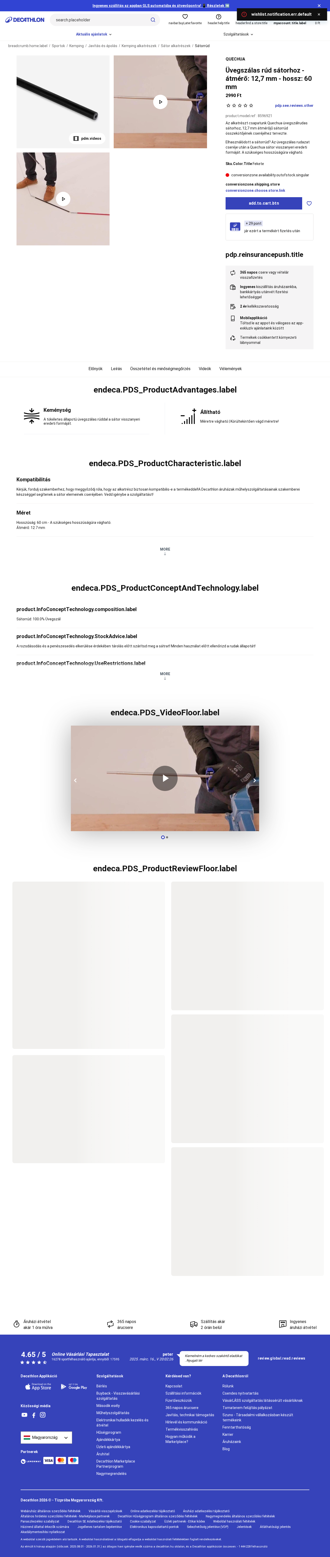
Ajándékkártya (108, 1440)
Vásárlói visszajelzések (105, 1511)
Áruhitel (102, 1454)
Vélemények (230, 368)
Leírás (116, 368)
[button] (165, 390)
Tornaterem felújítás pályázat (247, 1408)
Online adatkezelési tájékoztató (152, 1511)
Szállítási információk (183, 1393)
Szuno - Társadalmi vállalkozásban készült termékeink (257, 1417)
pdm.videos (91, 138)
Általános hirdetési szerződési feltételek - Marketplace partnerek (65, 1516)
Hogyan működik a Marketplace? (180, 1439)
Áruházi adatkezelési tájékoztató (206, 1511)
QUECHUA (235, 59)
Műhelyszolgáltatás (112, 1413)
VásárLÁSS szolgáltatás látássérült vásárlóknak (262, 1400)
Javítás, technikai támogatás (190, 1415)
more (165, 549)
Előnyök (95, 368)
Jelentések (244, 1527)
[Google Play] (75, 1386)
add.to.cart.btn (264, 203)
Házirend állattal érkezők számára (45, 1527)
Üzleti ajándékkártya (113, 1447)
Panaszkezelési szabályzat (40, 1521)
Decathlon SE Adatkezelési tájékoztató (95, 1521)
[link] (281, 1358)
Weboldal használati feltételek (234, 1521)
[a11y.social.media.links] (24, 1415)
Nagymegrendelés (111, 1474)
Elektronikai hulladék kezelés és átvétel (122, 1422)
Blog (226, 1449)
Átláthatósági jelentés (275, 1527)
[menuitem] (94, 34)
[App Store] (39, 1386)
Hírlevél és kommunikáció (186, 1422)
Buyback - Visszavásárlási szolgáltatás (118, 1396)
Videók (205, 368)
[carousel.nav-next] (254, 780)
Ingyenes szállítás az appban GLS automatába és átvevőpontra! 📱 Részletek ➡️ (161, 6)
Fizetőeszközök (179, 1400)
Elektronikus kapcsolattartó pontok (154, 1527)
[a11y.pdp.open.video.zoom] (160, 101)
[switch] (309, 203)
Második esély (108, 1406)
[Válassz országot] (46, 1437)
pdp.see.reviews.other (294, 105)
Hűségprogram (108, 1432)
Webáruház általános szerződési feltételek (50, 1511)
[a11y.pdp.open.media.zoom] (63, 101)
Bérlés (101, 1386)
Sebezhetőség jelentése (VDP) (207, 1527)
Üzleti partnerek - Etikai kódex (184, 1521)
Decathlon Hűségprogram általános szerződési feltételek (157, 1516)
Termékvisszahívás (182, 1429)
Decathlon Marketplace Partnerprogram (115, 1463)
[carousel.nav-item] (163, 837)
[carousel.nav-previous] (76, 780)
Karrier (227, 1434)
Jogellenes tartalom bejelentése (99, 1527)
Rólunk (228, 1386)
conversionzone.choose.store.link (255, 190)
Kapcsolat (174, 1386)
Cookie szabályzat (143, 1521)
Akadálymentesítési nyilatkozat (43, 1532)
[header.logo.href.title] (24, 20)
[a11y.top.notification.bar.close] (319, 5)
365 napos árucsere (182, 1408)
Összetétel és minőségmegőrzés (160, 368)
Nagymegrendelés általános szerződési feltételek (240, 1516)
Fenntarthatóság (236, 1427)
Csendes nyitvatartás (240, 1393)
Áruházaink (231, 1442)
